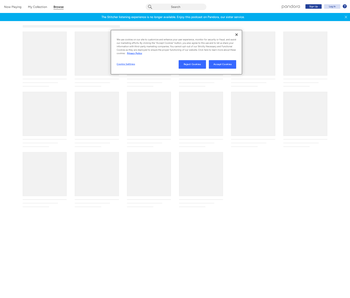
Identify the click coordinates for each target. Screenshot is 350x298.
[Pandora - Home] (291, 6)
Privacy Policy (134, 53)
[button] (346, 17)
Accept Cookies (222, 64)
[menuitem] (325, 6)
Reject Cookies (192, 64)
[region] (176, 52)
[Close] (236, 34)
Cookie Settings (126, 64)
